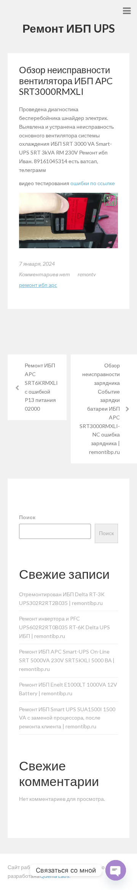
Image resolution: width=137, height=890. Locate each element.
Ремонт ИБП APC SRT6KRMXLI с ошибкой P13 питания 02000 (41, 387)
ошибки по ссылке (92, 183)
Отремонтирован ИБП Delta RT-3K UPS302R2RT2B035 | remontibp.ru (62, 598)
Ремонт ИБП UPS (68, 28)
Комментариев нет (44, 274)
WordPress (64, 867)
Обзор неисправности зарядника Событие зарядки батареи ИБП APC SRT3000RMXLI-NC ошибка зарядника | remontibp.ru (100, 408)
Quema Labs (54, 876)
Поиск (27, 517)
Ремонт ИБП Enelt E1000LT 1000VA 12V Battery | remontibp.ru (68, 688)
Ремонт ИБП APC (38, 285)
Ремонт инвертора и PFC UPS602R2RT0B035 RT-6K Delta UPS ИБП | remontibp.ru (64, 627)
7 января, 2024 (37, 263)
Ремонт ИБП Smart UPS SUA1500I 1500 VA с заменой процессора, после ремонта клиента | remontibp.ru (67, 718)
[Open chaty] (115, 870)
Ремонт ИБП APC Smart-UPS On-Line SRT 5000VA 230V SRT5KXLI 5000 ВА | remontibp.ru (67, 660)
